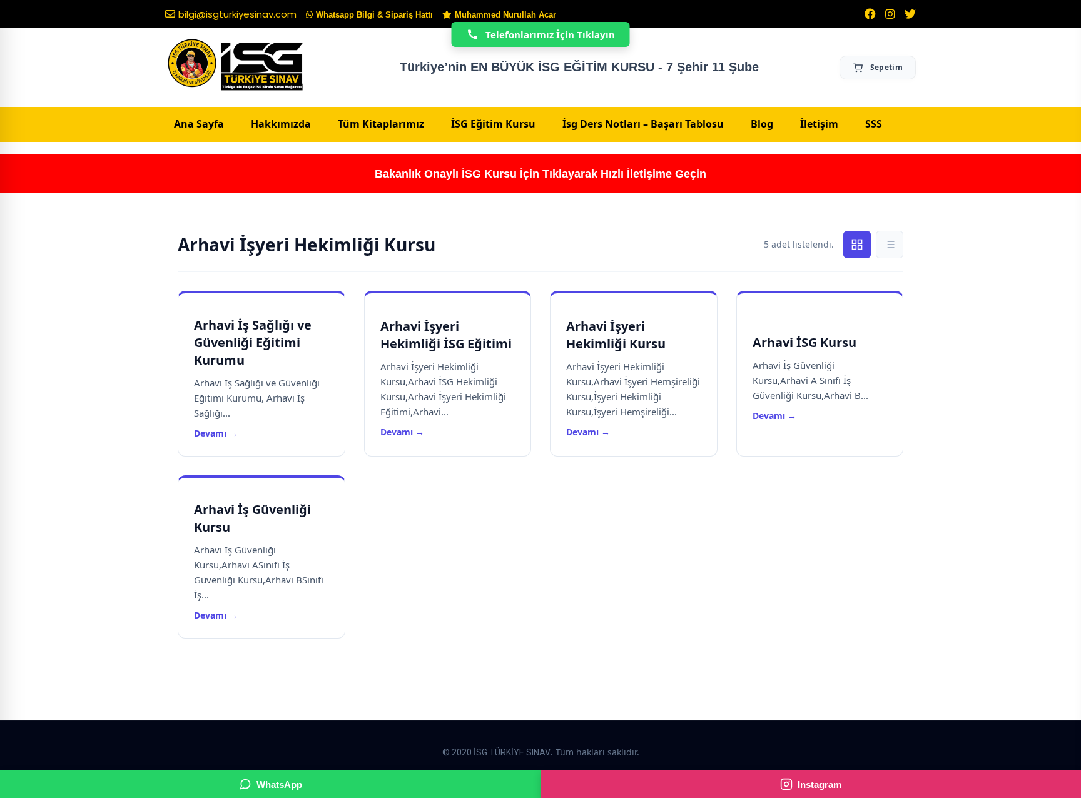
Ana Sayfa (199, 124)
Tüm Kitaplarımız (381, 124)
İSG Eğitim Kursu (493, 124)
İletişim (819, 124)
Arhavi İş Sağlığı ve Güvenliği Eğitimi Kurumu (253, 342)
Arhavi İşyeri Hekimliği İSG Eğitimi (446, 335)
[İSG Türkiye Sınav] (235, 65)
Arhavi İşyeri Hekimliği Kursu (616, 335)
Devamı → (216, 433)
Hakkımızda (281, 124)
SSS (873, 124)
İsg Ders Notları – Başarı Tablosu (643, 124)
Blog (762, 124)
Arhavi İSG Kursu (804, 342)
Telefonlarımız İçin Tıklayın (550, 34)
